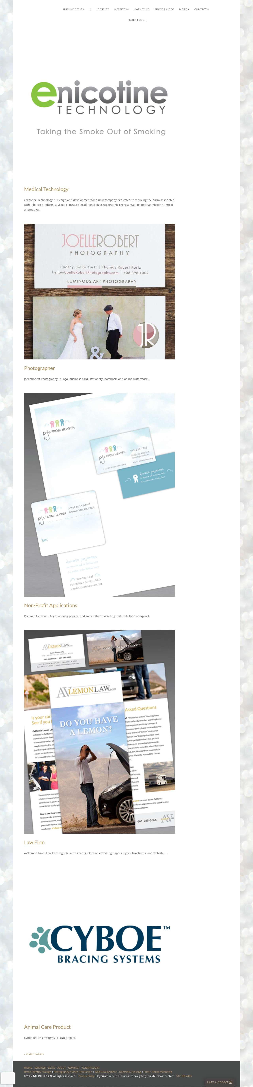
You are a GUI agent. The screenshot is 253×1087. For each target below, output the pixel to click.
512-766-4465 (184, 1076)
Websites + (121, 9)
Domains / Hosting (130, 1072)
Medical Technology (46, 189)
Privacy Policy (86, 1076)
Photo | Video (164, 9)
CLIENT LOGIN (90, 1067)
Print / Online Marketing (158, 1072)
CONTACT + (201, 9)
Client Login (138, 20)
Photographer (39, 368)
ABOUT (61, 1067)
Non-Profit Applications (50, 605)
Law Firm (34, 842)
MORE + (184, 9)
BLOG (51, 1067)
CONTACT (74, 1067)
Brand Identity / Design (37, 1072)
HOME (28, 1067)
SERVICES (39, 1067)
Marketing (142, 9)
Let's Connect (217, 1082)
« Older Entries (34, 1054)
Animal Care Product (47, 1027)
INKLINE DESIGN (73, 9)
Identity (102, 9)
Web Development (106, 1072)
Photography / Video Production (73, 1072)
